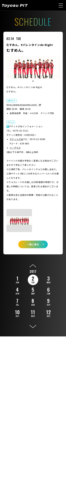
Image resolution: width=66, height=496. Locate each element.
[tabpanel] (33, 67)
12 (48, 313)
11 (33, 313)
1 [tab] (33, 81)
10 (17, 313)
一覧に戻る (33, 244)
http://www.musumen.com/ (21, 104)
